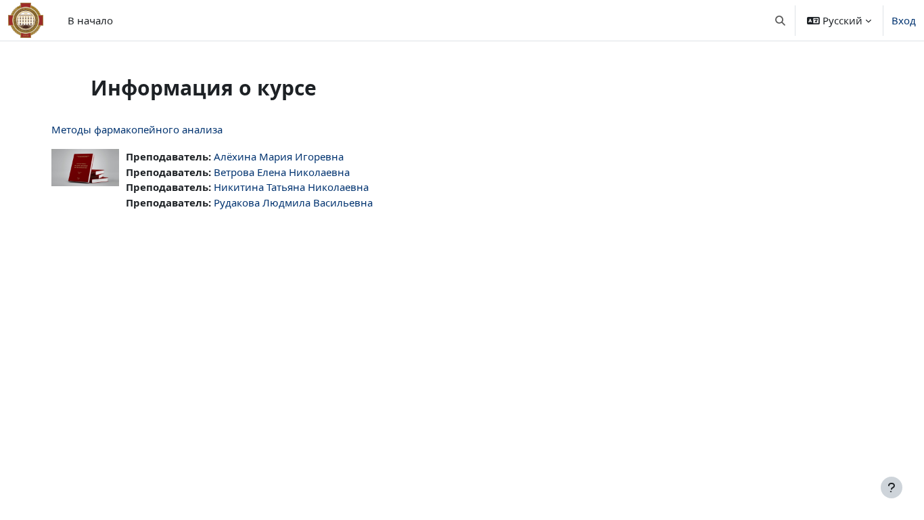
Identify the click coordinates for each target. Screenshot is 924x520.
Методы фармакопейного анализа (137, 129)
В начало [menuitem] (90, 20)
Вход (904, 20)
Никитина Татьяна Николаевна (291, 187)
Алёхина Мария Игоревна (279, 156)
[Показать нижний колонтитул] (891, 487)
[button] (781, 20)
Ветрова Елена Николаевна (282, 172)
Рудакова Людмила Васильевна (293, 202)
